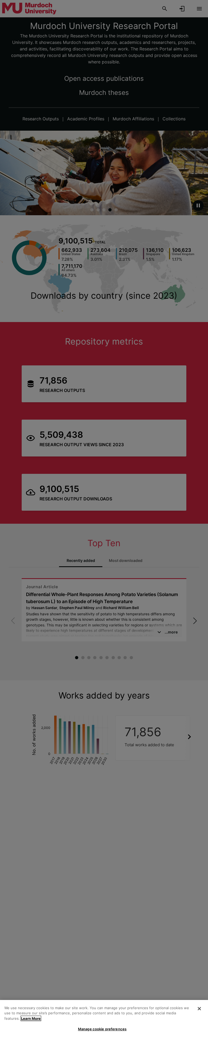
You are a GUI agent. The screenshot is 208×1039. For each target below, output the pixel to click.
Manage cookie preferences (102, 1029)
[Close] (199, 1009)
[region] (104, 1019)
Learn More (31, 1018)
